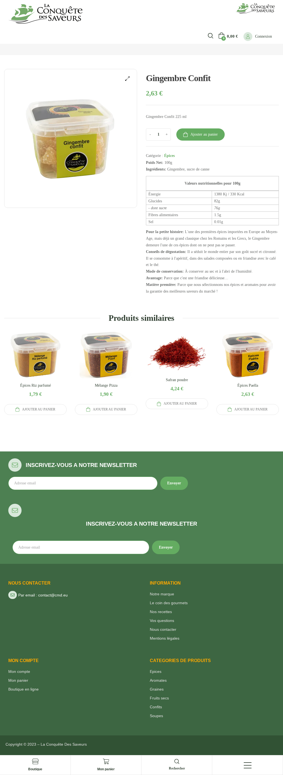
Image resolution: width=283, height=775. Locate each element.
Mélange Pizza (106, 385)
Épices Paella (247, 385)
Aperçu (35, 361)
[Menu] (247, 765)
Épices (169, 156)
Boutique (35, 769)
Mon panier (106, 769)
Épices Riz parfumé (35, 385)
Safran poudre (177, 380)
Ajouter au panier (204, 134)
